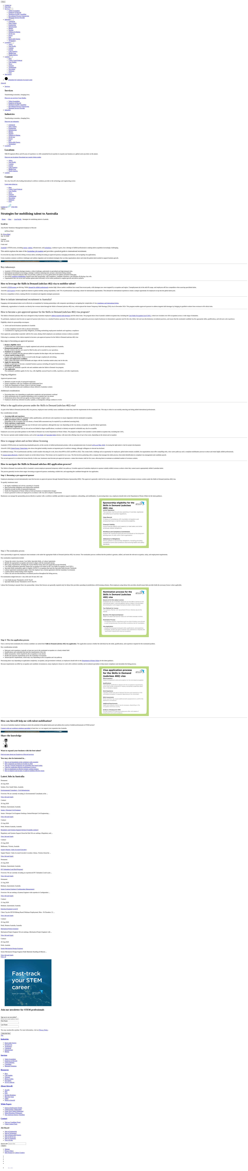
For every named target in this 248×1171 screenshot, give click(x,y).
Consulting (8, 1064)
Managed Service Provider (17, 18)
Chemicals (12, 21)
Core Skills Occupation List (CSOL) (140, 315)
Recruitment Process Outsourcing (19, 16)
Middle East (12, 53)
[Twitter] (5, 1159)
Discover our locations (11, 157)
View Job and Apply (7, 797)
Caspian (11, 48)
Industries (8, 19)
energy (25, 248)
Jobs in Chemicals (10, 1138)
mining (30, 248)
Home (4, 219)
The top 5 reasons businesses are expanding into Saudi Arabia (23, 765)
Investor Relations (10, 1095)
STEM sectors (12, 287)
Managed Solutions (10, 1066)
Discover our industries (12, 121)
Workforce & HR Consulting (17, 14)
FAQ (10, 72)
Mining (11, 28)
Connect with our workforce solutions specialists (15, 728)
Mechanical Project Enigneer (9, 929)
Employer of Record (15, 12)
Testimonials (12, 67)
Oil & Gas (12, 34)
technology (48, 248)
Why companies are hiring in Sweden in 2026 (19, 764)
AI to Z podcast (9, 1082)
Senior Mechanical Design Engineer (12, 948)
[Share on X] (6, 744)
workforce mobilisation (19, 276)
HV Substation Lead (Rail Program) (12, 869)
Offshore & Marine (14, 32)
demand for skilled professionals (38, 287)
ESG (6, 1093)
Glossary (11, 65)
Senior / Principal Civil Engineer (11, 810)
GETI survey (11, 290)
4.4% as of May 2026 (98, 445)
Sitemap (7, 1149)
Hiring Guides (9, 1079)
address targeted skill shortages (60, 315)
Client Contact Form (11, 1124)
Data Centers (12, 23)
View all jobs (9, 1140)
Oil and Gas (8, 1044)
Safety (7, 1098)
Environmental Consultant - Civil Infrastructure (15, 790)
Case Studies (12, 62)
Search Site (4, 1143)
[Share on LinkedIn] (6, 741)
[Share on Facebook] (6, 747)
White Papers (6, 1104)
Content (7, 57)
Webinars (11, 71)
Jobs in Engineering (11, 1131)
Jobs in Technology (11, 1133)
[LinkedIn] (5, 1158)
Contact (4, 1118)
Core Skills (40, 435)
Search (4, 1145)
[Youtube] (5, 1161)
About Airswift (6, 1086)
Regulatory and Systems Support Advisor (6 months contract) (19, 830)
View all (3, 957)
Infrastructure (13, 27)
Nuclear (11, 30)
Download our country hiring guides (30, 157)
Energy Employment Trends (13, 1108)
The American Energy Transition (15, 1115)
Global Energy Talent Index (19, 448)
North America (13, 55)
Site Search (8, 74)
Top (2, 1035)
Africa (10, 44)
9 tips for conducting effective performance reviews (20, 767)
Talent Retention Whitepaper (13, 1113)
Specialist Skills (51, 435)
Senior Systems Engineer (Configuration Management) (17, 889)
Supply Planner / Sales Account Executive (14, 849)
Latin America (13, 51)
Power (10, 35)
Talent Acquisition (14, 11)
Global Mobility (9, 1062)
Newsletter (12, 69)
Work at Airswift (10, 1100)
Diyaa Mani (6, 234)
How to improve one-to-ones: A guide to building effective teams (24, 771)
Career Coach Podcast (15, 60)
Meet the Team (9, 1097)
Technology (12, 40)
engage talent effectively (10, 455)
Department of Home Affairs (90, 660)
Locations (8, 42)
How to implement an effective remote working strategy (22, 769)
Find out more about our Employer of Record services (17, 754)
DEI (6, 1091)
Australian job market (35, 251)
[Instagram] (5, 1163)
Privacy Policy (43, 1030)
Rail (10, 37)
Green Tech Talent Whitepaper (14, 1111)
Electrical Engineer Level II (9, 909)
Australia (3, 248)
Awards (7, 1090)
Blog (10, 59)
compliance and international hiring (108, 303)
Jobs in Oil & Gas (10, 1137)
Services (7, 9)
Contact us (8, 5)
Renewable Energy (14, 39)
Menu (3, 208)
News (10, 64)
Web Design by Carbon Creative (15, 1152)
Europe (11, 50)
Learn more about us (11, 184)
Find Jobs (8, 7)
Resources (5, 1070)
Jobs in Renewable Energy (13, 1135)
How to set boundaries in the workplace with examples (21, 762)
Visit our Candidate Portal (12, 1122)
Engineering (12, 25)
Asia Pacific (12, 46)
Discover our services (11, 98)
